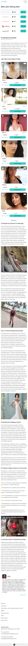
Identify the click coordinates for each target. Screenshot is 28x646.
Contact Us (4, 605)
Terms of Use (4, 620)
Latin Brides (4, 1)
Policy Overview (5, 613)
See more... (14, 220)
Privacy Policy (4, 618)
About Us (3, 603)
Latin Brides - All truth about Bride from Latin (12, 608)
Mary (3, 39)
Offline (2, 610)
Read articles (23, 594)
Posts (2, 615)
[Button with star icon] (3, 64)
